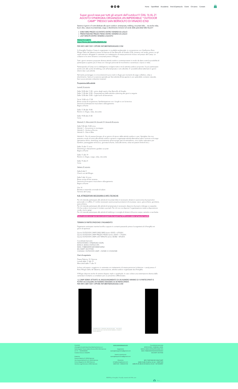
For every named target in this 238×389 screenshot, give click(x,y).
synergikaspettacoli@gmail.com (120, 356)
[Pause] (81, 331)
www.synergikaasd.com (120, 345)
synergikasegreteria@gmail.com (120, 351)
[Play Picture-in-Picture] (152, 331)
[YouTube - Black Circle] (115, 6)
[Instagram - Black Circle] (118, 6)
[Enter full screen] (155, 331)
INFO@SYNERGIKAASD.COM (112, 46)
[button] (215, 6)
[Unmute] (84, 331)
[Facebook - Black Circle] (112, 6)
